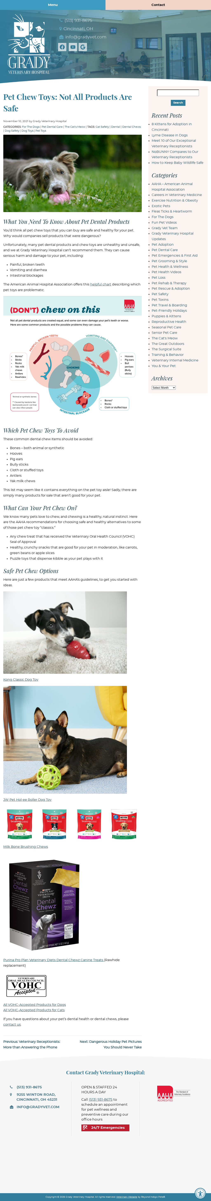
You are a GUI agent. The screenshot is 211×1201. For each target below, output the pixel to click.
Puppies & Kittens (166, 316)
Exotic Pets (161, 206)
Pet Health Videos (166, 272)
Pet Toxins (160, 299)
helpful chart (100, 284)
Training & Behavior (168, 354)
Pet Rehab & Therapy (169, 283)
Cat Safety (102, 127)
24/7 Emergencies (108, 1127)
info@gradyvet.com (85, 37)
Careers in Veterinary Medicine (177, 195)
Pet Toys (40, 131)
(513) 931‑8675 (77, 21)
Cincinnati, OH (77, 29)
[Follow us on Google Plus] (84, 47)
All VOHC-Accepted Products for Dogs (34, 1004)
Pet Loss (158, 277)
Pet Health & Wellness (170, 266)
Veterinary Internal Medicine (175, 360)
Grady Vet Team (165, 228)
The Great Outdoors (168, 344)
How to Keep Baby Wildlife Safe (177, 162)
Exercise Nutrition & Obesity (175, 200)
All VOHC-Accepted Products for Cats (34, 1010)
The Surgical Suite (166, 349)
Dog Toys (27, 131)
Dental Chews (131, 127)
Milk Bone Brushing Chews (25, 846)
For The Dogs (31, 127)
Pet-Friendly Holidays (169, 310)
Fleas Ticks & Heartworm (172, 211)
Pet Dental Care (52, 127)
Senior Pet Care (164, 332)
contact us (12, 1024)
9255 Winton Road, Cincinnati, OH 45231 (36, 1097)
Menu (53, 5)
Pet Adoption (163, 244)
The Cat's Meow (75, 127)
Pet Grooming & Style (169, 261)
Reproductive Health (169, 321)
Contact (158, 5)
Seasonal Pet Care (166, 327)
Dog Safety (12, 131)
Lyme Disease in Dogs (170, 135)
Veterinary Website (126, 1197)
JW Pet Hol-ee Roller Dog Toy (27, 799)
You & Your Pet (164, 366)
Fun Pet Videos (164, 222)
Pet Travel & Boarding (169, 305)
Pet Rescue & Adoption (171, 288)
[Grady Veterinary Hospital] (28, 43)
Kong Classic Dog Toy (20, 679)
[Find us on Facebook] (63, 47)
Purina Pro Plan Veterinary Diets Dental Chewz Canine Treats (53, 960)
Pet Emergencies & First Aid (175, 255)
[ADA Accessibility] (200, 1193)
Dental (115, 127)
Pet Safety (160, 294)
